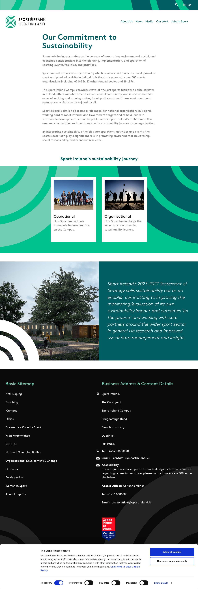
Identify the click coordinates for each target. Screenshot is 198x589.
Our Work (162, 21)
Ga (189, 5)
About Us (127, 21)
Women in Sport (16, 486)
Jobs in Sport (179, 21)
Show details (161, 583)
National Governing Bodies (23, 452)
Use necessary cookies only (172, 561)
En (184, 5)
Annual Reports (16, 494)
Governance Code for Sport (23, 427)
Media (149, 21)
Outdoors (12, 469)
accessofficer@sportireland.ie (131, 502)
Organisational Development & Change (31, 461)
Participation (14, 477)
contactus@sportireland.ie (131, 458)
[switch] (88, 582)
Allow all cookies (172, 552)
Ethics (10, 419)
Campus (11, 411)
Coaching (12, 402)
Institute (11, 444)
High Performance (18, 436)
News (139, 21)
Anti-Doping (14, 394)
